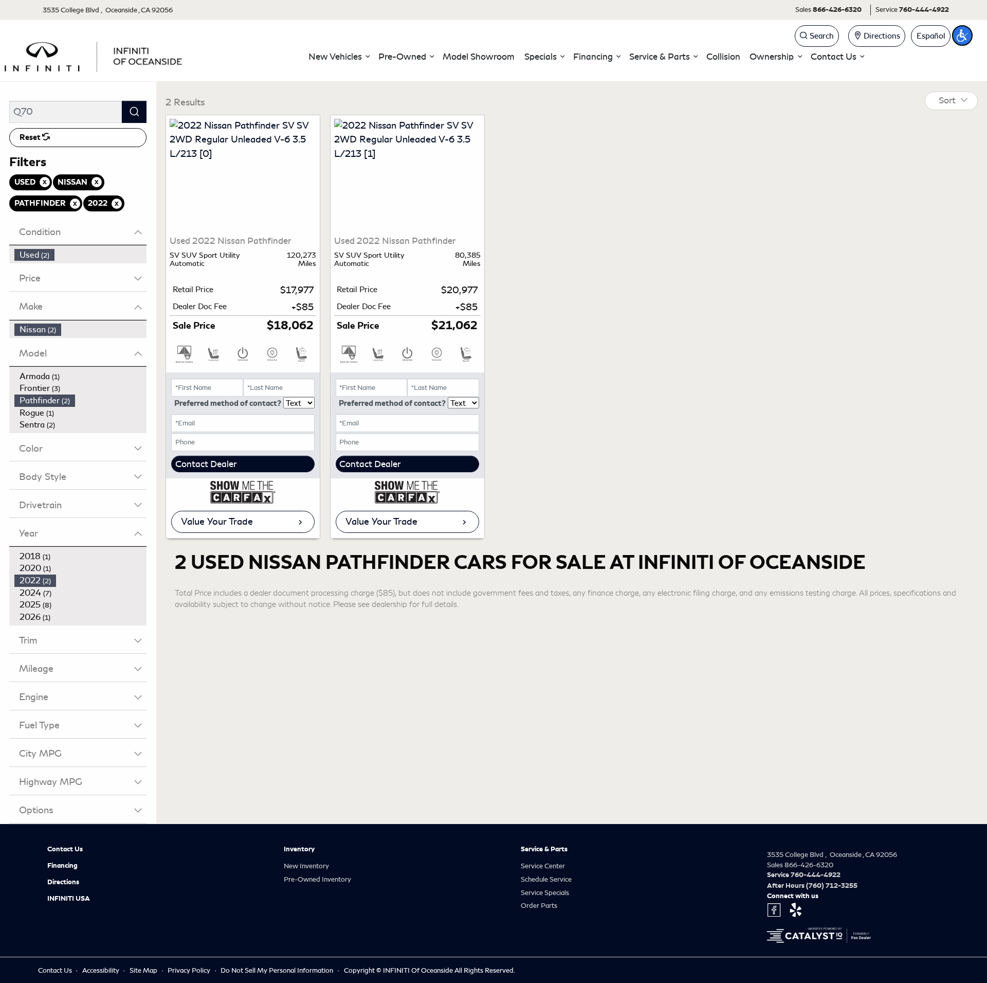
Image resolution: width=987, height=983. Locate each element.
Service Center (543, 866)
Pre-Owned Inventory (317, 879)
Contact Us (65, 849)
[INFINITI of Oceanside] (95, 55)
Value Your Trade (217, 521)
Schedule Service (546, 879)
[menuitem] (80, 255)
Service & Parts (544, 849)
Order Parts (539, 905)
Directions (63, 882)
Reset (31, 137)
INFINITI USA (68, 899)
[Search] (134, 112)
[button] (339, 57)
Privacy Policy (190, 970)
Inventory (299, 849)
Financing (62, 866)
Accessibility (101, 970)
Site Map (144, 970)
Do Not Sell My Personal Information (278, 970)
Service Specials (545, 893)
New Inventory (306, 866)
